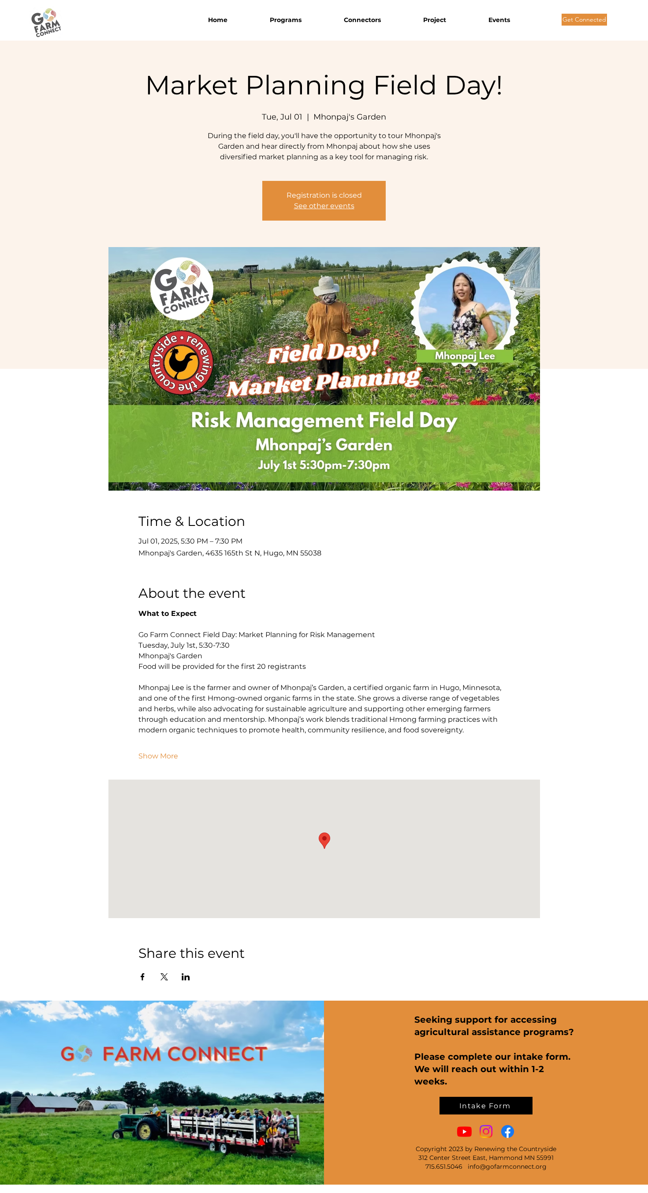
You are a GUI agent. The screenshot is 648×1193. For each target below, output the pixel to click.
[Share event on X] (164, 976)
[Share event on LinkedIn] (186, 976)
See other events (324, 206)
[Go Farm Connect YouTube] (464, 1131)
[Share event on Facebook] (142, 976)
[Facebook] (507, 1131)
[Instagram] (486, 1131)
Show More (158, 756)
